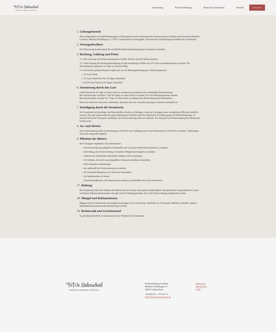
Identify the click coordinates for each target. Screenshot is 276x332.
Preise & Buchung (183, 7)
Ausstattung (157, 7)
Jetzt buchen (257, 8)
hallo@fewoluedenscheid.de (158, 297)
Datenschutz (201, 286)
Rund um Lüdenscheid (214, 7)
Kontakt (240, 7)
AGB (198, 289)
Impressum (201, 283)
